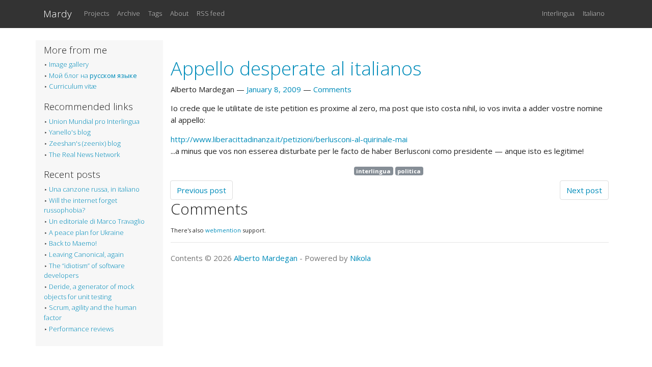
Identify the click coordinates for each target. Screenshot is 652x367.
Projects (96, 13)
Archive (128, 13)
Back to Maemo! (73, 243)
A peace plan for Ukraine (86, 232)
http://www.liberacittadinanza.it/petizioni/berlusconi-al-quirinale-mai (289, 139)
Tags (155, 13)
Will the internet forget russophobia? (80, 205)
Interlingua (558, 13)
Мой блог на (93, 75)
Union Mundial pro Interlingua (94, 121)
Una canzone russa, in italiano (94, 189)
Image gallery (69, 64)
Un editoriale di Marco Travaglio (97, 221)
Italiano (594, 13)
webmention (223, 230)
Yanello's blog (70, 132)
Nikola (360, 258)
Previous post (201, 190)
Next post (584, 190)
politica (409, 171)
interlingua (373, 171)
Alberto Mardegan (265, 258)
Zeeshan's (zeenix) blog (85, 143)
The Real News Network (84, 154)
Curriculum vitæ (73, 86)
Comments (332, 89)
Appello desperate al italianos (296, 68)
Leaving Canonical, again (86, 254)
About (179, 13)
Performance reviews (81, 328)
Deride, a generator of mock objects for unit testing (89, 291)
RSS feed (211, 13)
